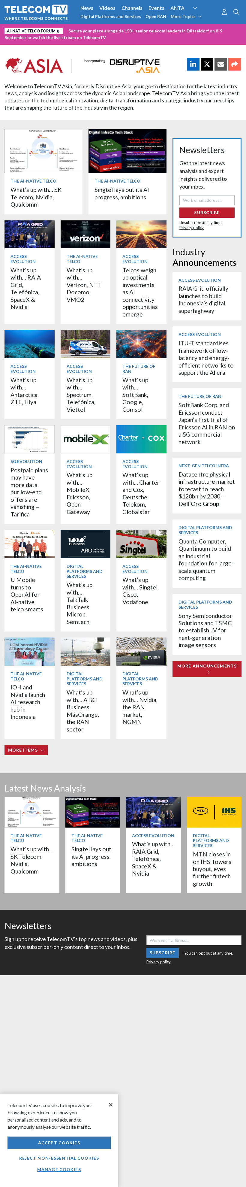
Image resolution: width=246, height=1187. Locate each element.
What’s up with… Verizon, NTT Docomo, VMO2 (84, 285)
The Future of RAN (138, 369)
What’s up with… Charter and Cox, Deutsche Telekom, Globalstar (141, 493)
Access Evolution (23, 259)
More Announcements (207, 665)
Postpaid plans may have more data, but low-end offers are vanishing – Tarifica (29, 492)
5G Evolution (26, 461)
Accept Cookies (59, 1142)
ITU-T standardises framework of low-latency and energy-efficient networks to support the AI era (206, 358)
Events (156, 8)
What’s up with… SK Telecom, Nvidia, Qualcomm (36, 197)
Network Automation (202, 19)
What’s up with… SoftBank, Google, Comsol (135, 395)
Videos (107, 8)
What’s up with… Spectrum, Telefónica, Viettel (81, 395)
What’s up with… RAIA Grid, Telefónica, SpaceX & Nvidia (25, 288)
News (86, 8)
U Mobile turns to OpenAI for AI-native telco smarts (26, 594)
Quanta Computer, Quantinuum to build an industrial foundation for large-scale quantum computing (206, 559)
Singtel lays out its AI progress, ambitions (121, 193)
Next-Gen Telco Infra (203, 465)
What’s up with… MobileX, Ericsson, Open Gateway (79, 493)
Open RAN (156, 16)
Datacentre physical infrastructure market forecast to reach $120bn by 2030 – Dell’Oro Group (206, 489)
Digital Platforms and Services (110, 16)
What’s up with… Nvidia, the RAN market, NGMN (140, 707)
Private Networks (92, 29)
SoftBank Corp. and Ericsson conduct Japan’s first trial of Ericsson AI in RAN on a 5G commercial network (206, 423)
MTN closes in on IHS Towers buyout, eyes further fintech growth (212, 869)
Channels (132, 8)
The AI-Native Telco (33, 180)
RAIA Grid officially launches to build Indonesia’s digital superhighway (203, 299)
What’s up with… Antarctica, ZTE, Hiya (24, 391)
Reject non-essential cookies (59, 1158)
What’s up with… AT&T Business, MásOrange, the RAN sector (83, 710)
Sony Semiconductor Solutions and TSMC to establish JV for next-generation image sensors (205, 630)
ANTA (177, 8)
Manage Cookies (59, 1169)
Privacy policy (191, 227)
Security (127, 29)
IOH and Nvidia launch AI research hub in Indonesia (27, 702)
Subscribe (207, 212)
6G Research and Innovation (37, 29)
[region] (59, 1140)
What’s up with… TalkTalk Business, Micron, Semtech (79, 603)
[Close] (110, 1104)
